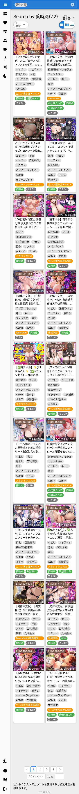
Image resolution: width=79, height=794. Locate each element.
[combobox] (48, 4)
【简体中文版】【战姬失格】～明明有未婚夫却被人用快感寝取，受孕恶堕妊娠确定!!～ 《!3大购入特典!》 (60, 303)
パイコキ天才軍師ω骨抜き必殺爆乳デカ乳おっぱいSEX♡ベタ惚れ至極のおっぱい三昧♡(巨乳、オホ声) (28, 150)
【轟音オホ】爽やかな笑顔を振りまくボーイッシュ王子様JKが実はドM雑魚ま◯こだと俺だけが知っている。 (60, 227)
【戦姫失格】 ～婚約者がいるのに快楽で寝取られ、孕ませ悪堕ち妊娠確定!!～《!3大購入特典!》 (28, 680)
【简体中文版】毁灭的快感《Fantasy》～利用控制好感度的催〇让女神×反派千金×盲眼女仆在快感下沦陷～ (60, 64)
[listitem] (5, 13)
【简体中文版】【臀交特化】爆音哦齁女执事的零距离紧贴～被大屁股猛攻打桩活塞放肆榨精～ (28, 614)
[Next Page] (60, 769)
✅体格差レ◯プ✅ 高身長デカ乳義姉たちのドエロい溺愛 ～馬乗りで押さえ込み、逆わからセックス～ (60, 537)
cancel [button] (25, 4)
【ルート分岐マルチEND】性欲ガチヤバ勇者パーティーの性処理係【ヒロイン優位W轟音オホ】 (60, 680)
